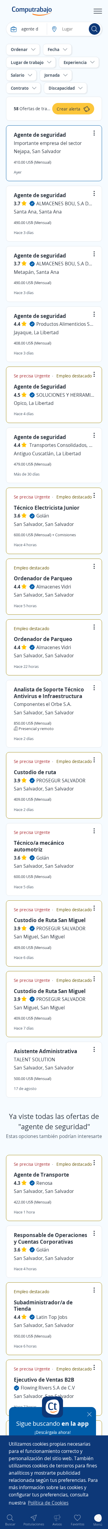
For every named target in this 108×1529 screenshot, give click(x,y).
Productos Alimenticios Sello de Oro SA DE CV (65, 324)
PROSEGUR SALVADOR (61, 780)
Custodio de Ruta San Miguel (50, 920)
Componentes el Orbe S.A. (42, 704)
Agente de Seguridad (40, 386)
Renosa (44, 1183)
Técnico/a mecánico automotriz (39, 846)
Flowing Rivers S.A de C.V (48, 1387)
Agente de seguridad (40, 134)
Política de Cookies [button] (48, 1502)
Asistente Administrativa (45, 1051)
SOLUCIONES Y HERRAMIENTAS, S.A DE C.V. (65, 395)
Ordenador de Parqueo (43, 578)
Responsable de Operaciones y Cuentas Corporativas (50, 1238)
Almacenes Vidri (53, 586)
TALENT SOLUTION (34, 1059)
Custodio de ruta (35, 772)
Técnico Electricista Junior (47, 507)
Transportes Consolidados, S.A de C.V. (61, 445)
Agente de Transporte (41, 1174)
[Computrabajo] (32, 11)
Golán (42, 515)
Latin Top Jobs (51, 1317)
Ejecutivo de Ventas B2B (44, 1379)
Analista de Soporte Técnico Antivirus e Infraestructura (49, 693)
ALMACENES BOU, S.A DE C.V (65, 203)
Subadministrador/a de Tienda (43, 1306)
